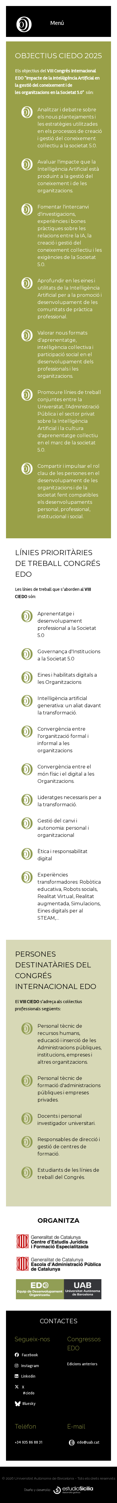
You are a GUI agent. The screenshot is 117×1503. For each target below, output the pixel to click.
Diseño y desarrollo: (38, 1490)
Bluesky (28, 1403)
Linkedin (28, 1376)
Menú (57, 23)
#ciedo (28, 1393)
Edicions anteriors (82, 1363)
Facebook (30, 1354)
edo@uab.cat (87, 1442)
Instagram (30, 1365)
